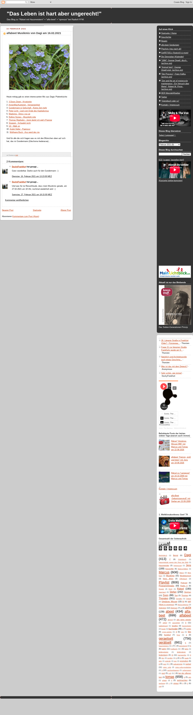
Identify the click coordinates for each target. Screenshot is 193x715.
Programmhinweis (166, 586)
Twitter (164, 97)
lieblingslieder (163, 652)
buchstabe (173, 629)
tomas (169, 677)
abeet (170, 611)
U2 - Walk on (14, 126)
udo (189, 677)
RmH (170, 589)
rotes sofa (167, 667)
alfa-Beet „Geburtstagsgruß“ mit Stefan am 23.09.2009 (180, 498)
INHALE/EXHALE (180, 428)
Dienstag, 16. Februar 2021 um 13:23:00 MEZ (32, 176)
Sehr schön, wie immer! (171, 373)
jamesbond (183, 646)
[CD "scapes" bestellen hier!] (171, 160)
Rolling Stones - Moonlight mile (22, 117)
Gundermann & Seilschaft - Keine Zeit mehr (28, 108)
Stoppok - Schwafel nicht (20, 123)
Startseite (37, 210)
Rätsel (180, 588)
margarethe (182, 655)
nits (162, 658)
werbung (162, 683)
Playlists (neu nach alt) (171, 49)
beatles (175, 626)
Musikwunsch (185, 576)
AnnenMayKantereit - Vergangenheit (24, 105)
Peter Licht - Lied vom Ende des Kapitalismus (29, 111)
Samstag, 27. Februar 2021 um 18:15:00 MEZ (32, 194)
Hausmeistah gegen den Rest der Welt (173, 562)
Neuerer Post (7, 210)
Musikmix (170, 576)
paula (186, 658)
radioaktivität (177, 664)
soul (163, 673)
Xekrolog (162, 608)
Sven (165, 595)
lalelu (186, 649)
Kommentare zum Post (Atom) (25, 216)
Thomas (184, 595)
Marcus (164, 572)
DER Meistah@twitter (170, 93)
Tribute (188, 599)
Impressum (178, 565)
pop (175, 661)
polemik (168, 661)
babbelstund (163, 626)
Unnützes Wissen (169, 601)
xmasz (176, 683)
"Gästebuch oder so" (170, 101)
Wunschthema (183, 605)
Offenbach (183, 579)
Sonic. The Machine (166, 428)
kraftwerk (174, 649)
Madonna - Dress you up (19, 114)
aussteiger (176, 623)
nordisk (170, 658)
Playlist (164, 582)
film (189, 632)
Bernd (175, 555)
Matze (181, 573)
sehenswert (186, 670)
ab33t (188, 607)
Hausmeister (164, 565)
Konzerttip (169, 569)
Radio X (184, 586)
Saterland (162, 592)
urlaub (164, 680)
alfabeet (185, 615)
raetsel (188, 664)
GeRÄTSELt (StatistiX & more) (174, 53)
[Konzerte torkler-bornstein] (170, 180)
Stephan (187, 592)
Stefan (173, 592)
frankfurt (167, 635)
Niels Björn (168, 579)
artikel (165, 623)
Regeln (164, 41)
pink (160, 661)
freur (178, 635)
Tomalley (179, 599)
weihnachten (182, 680)
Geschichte (166, 37)
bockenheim (186, 626)
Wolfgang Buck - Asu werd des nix (25, 132)
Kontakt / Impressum (170, 105)
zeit (160, 686)
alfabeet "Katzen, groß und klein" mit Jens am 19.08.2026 (181, 460)
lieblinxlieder (181, 652)
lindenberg (163, 655)
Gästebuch (182, 559)
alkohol (170, 620)
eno (182, 632)
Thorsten (163, 598)
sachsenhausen (173, 670)
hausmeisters (164, 646)
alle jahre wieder (184, 620)
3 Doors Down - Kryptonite (20, 102)
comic (188, 629)
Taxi (176, 595)
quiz (164, 664)
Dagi (187, 555)
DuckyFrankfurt (19, 167)
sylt (169, 673)
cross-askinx (167, 632)
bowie (163, 629)
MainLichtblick (183, 569)
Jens (188, 565)
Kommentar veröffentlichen (17, 200)
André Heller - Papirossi (20, 129)
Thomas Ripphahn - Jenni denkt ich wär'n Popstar (30, 120)
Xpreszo (174, 608)
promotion (184, 661)
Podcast (184, 583)
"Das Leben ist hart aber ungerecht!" (54, 14)
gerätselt (165, 642)
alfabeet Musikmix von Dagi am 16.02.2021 (33, 33)
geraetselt (166, 638)
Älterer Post (66, 210)
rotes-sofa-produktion (183, 667)
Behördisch (163, 555)
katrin (164, 649)
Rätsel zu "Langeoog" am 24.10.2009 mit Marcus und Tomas (180, 476)
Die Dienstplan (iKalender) (172, 57)
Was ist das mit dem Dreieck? (174, 366)
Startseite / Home (169, 33)
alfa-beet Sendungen (170, 45)
